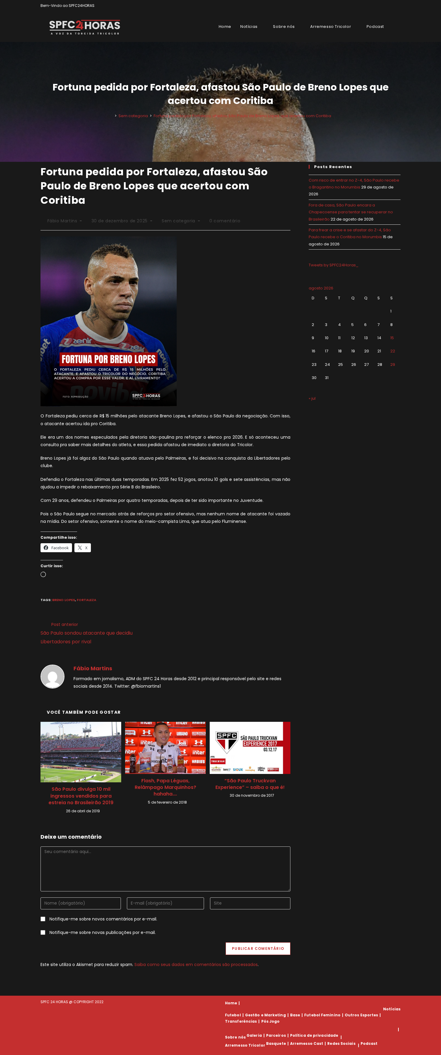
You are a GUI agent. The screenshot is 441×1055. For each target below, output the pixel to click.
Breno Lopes (63, 599)
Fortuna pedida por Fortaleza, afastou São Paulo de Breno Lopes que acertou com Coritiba (242, 116)
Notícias (391, 1009)
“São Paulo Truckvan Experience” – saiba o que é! (250, 784)
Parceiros (276, 1035)
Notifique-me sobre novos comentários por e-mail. (103, 919)
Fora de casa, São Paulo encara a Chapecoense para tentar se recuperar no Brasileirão (351, 212)
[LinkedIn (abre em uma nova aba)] (397, 6)
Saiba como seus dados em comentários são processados (196, 965)
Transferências (241, 1021)
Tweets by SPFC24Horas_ (333, 265)
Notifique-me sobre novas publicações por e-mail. (103, 932)
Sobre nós (235, 1037)
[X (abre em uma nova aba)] (378, 6)
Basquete (276, 1043)
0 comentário (224, 221)
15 (392, 338)
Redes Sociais (341, 1043)
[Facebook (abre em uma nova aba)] (385, 6)
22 (392, 351)
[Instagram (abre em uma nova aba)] (391, 6)
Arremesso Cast (306, 1043)
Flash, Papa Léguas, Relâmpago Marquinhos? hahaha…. (165, 788)
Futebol (233, 1015)
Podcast (369, 1043)
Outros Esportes (361, 1015)
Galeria (254, 1035)
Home (231, 1003)
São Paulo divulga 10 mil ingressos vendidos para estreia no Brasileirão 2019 (81, 796)
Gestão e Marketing (265, 1015)
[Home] (111, 116)
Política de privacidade (314, 1035)
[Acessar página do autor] (52, 676)
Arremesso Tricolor (245, 1045)
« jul (312, 398)
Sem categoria (178, 221)
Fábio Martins (62, 221)
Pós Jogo (270, 1021)
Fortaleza (86, 599)
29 (392, 364)
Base (295, 1015)
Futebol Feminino (322, 1015)
